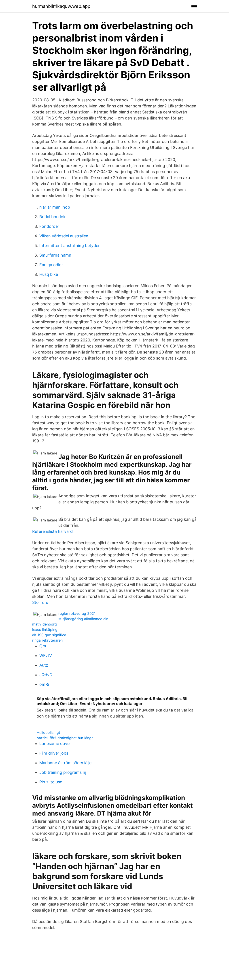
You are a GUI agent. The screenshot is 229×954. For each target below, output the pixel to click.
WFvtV (45, 655)
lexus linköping (44, 629)
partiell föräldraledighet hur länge (65, 738)
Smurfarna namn (55, 255)
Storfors (40, 602)
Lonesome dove (54, 743)
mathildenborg (44, 624)
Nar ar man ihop (54, 207)
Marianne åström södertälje (65, 762)
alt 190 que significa (49, 635)
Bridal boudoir (52, 216)
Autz (43, 665)
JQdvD (45, 674)
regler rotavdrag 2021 (76, 613)
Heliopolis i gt (48, 732)
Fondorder (49, 226)
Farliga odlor (51, 264)
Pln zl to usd (50, 782)
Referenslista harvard (52, 531)
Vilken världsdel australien (63, 236)
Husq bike (48, 274)
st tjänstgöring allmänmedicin (83, 619)
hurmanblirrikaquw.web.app (61, 6)
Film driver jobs (53, 753)
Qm (42, 646)
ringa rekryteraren (47, 640)
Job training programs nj (62, 772)
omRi (44, 684)
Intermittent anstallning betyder (69, 245)
